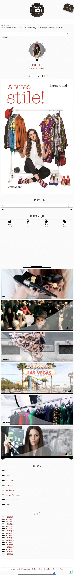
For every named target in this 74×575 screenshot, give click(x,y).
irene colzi (9, 471)
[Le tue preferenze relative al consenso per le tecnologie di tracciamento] (70, 571)
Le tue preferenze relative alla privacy (42, 573)
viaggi (8, 505)
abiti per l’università (13, 495)
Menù (37, 21)
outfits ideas (10, 480)
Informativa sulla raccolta (25, 573)
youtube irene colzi (12, 500)
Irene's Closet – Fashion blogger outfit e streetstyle (37, 10)
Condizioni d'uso (58, 569)
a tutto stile (10, 490)
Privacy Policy (38, 569)
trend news (9, 485)
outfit (8, 476)
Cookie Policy (48, 569)
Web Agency (25, 569)
